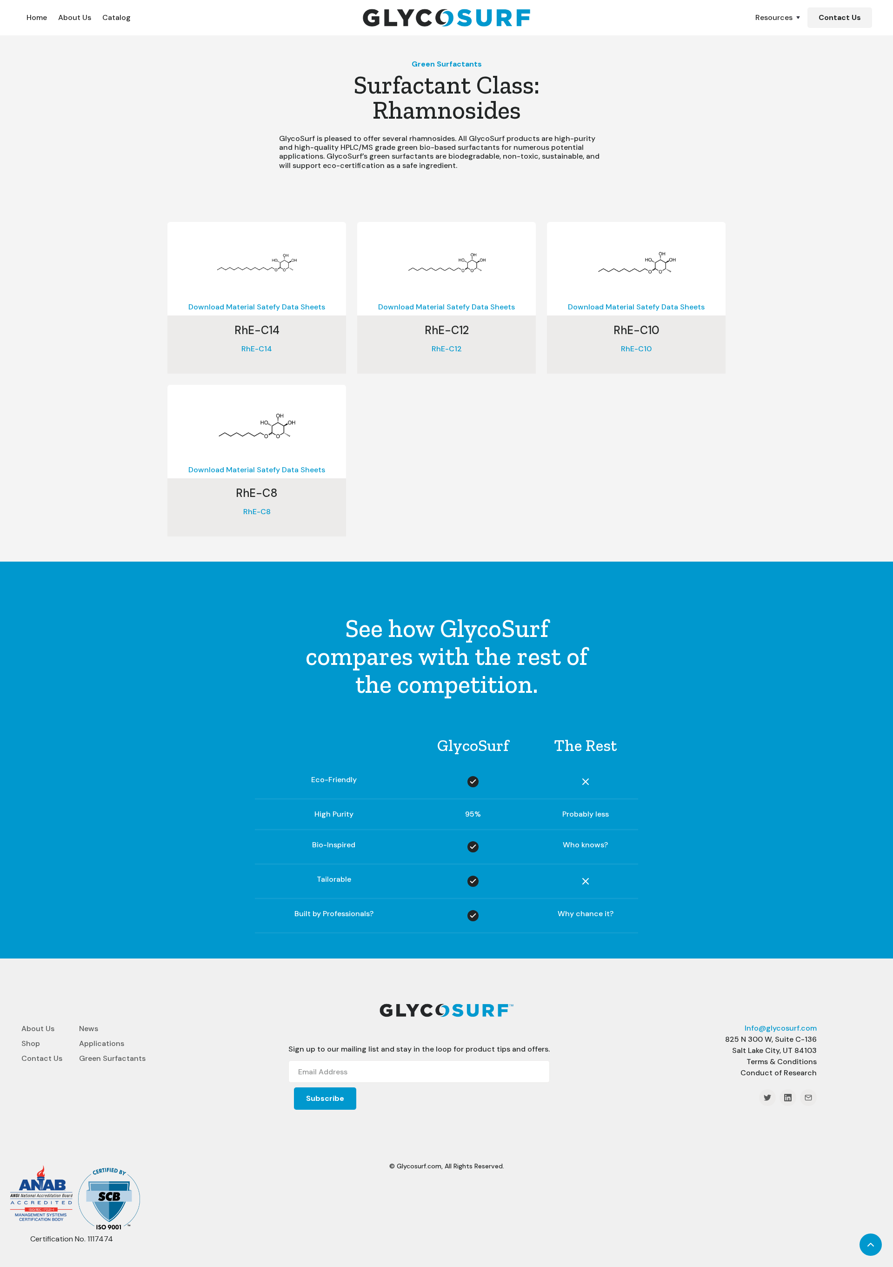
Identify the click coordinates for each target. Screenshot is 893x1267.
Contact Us (840, 17)
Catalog (116, 17)
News (88, 1028)
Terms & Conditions (781, 1061)
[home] (446, 18)
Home (37, 17)
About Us (74, 17)
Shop (30, 1043)
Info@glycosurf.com (781, 1028)
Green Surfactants (112, 1058)
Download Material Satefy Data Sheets (256, 307)
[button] (778, 17)
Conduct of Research (778, 1073)
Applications (101, 1043)
